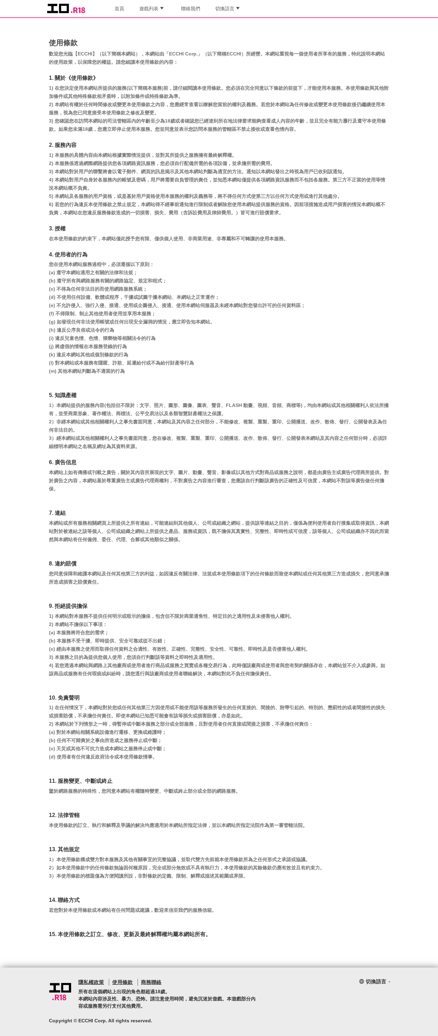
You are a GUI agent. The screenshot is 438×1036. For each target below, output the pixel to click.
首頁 (119, 8)
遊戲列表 (148, 8)
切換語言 (224, 8)
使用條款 (122, 982)
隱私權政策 (91, 982)
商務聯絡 (151, 982)
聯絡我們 (190, 8)
